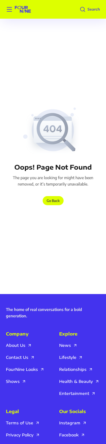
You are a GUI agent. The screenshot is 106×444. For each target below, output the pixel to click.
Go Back (53, 201)
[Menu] (9, 9)
